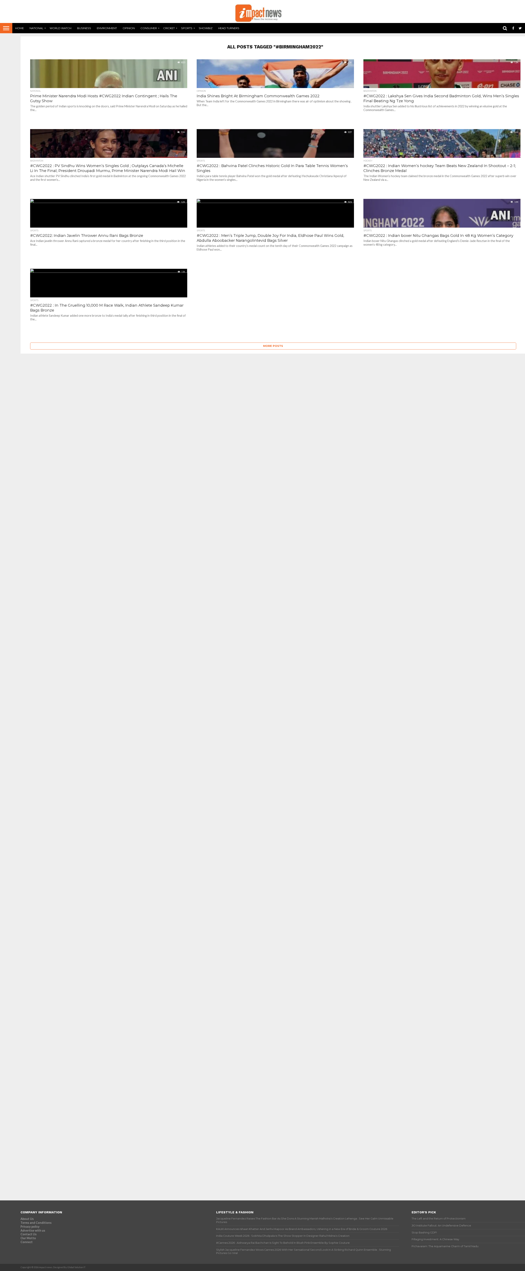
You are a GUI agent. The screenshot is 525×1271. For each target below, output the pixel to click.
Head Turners (228, 28)
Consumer (148, 28)
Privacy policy (30, 1226)
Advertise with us (33, 1230)
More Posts (273, 345)
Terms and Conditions (36, 1222)
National (36, 28)
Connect (27, 1242)
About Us (27, 1219)
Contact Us (29, 1234)
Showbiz (205, 28)
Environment (107, 28)
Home (19, 28)
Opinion (129, 28)
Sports (186, 28)
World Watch (60, 28)
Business (84, 28)
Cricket (169, 28)
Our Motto (28, 1238)
